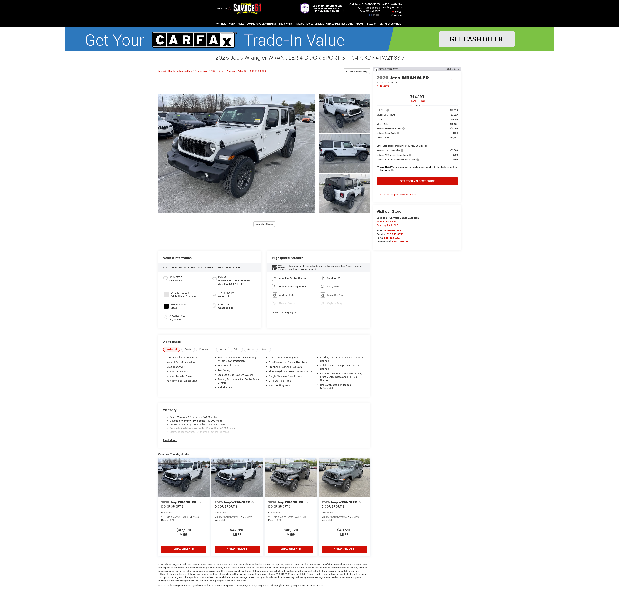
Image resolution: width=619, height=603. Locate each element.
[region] (417, 142)
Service (361, 8)
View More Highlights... (285, 312)
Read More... (170, 440)
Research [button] (371, 23)
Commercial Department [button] (261, 23)
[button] (236, 153)
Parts (362, 11)
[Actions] (455, 79)
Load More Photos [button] (264, 223)
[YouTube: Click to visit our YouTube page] (378, 15)
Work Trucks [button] (236, 23)
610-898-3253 (392, 230)
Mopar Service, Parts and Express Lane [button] (329, 23)
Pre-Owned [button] (285, 23)
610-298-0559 (395, 234)
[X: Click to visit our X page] (373, 15)
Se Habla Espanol (390, 23)
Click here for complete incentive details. (396, 194)
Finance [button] (299, 23)
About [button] (359, 23)
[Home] (217, 23)
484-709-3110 (400, 241)
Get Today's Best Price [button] (417, 181)
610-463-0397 (392, 237)
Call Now (355, 4)
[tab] (171, 349)
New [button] (223, 23)
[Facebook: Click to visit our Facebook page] (370, 15)
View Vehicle (184, 549)
